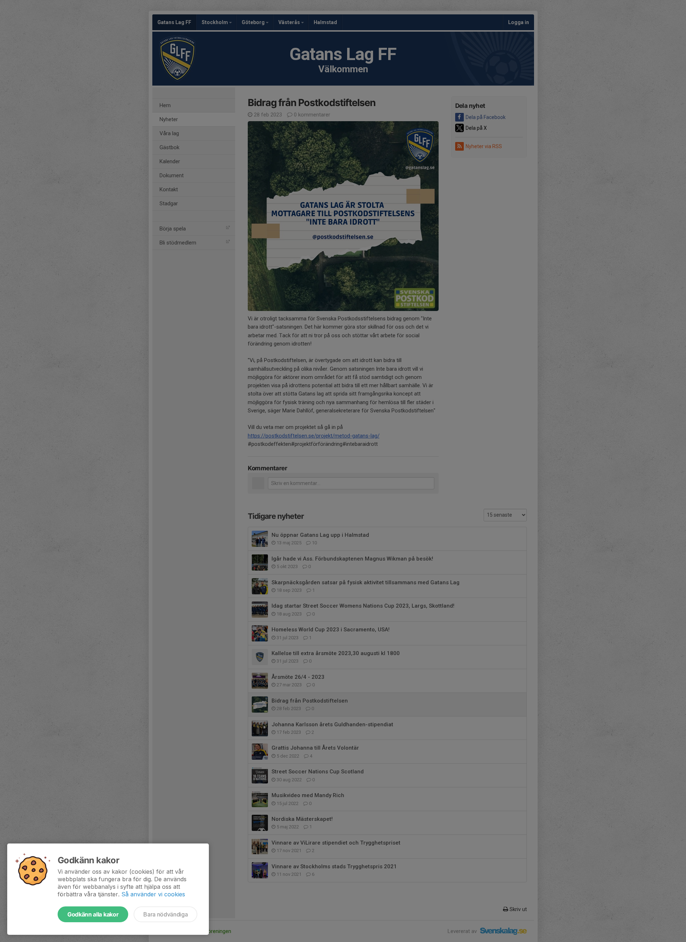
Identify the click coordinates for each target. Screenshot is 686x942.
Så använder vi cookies (153, 894)
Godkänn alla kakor (92, 914)
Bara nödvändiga (165, 914)
